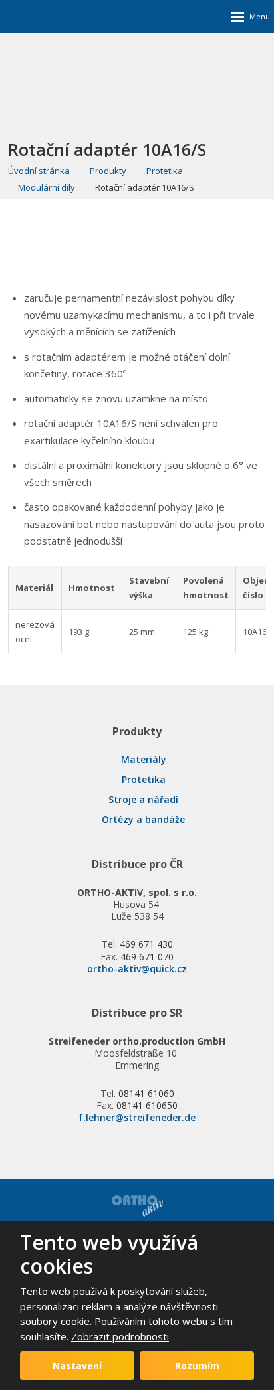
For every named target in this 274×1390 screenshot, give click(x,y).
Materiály (143, 759)
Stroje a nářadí (143, 799)
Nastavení (77, 1365)
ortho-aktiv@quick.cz (137, 968)
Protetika (144, 779)
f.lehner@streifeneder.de (137, 1117)
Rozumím (197, 1365)
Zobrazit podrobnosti (120, 1336)
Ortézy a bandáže (143, 819)
